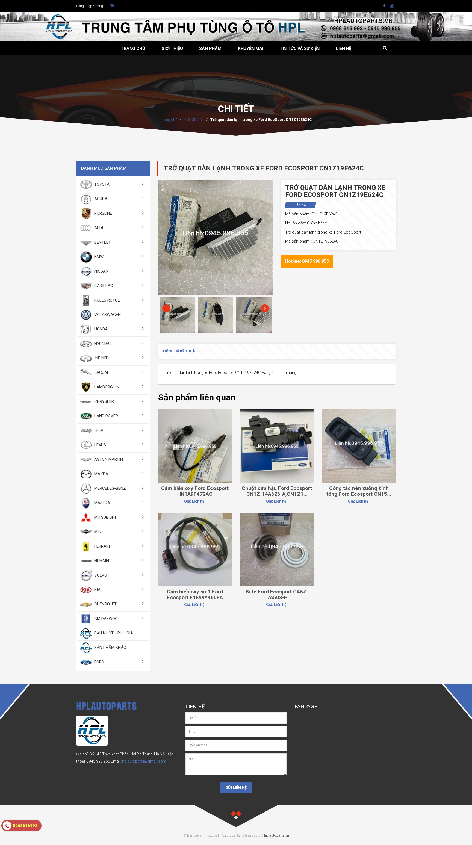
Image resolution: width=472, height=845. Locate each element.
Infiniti (101, 358)
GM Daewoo (105, 618)
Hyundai (102, 343)
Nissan (100, 271)
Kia (97, 589)
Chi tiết (195, 423)
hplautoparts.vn (276, 835)
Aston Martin (108, 459)
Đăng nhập (84, 6)
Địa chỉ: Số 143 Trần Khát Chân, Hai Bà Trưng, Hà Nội (121, 754)
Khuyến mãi (250, 48)
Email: (138, 761)
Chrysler (103, 401)
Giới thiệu (172, 48)
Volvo (100, 575)
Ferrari (101, 546)
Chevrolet (105, 604)
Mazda (100, 473)
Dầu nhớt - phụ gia (113, 633)
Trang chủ (133, 48)
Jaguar (101, 372)
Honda (100, 329)
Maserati (103, 502)
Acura (100, 198)
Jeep (98, 430)
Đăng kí (100, 6)
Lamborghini (106, 387)
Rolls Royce (106, 300)
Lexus (99, 444)
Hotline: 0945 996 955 (307, 261)
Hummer (102, 560)
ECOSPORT (194, 119)
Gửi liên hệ (236, 787)
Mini (97, 531)
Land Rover (105, 415)
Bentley (102, 242)
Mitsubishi (104, 517)
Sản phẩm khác (109, 647)
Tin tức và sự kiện (300, 48)
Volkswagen (107, 314)
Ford (98, 662)
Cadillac (103, 285)
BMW (98, 256)
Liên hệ (343, 48)
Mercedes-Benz (109, 488)
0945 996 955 (98, 761)
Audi (98, 227)
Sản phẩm (210, 48)
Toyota (101, 184)
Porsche (102, 213)
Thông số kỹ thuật (179, 351)
